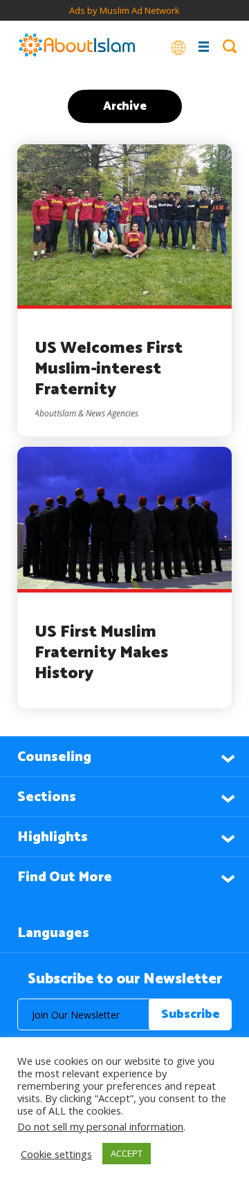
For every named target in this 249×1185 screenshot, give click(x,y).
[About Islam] (76, 46)
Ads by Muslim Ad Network (124, 10)
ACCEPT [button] (126, 1153)
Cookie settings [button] (56, 1154)
